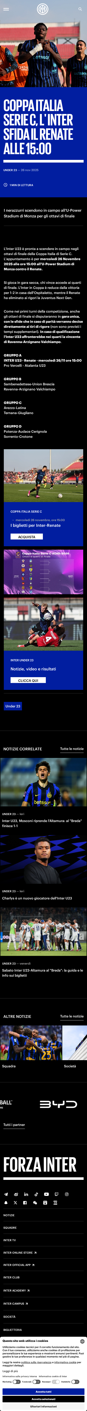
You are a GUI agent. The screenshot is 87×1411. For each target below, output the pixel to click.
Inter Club (11, 1277)
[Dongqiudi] (45, 1202)
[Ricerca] (80, 9)
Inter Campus (13, 1303)
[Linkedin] (26, 1194)
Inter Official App (17, 1265)
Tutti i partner (14, 1125)
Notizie (9, 1215)
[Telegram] (5, 1194)
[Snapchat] (5, 1202)
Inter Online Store (18, 1253)
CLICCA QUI (28, 680)
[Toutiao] (55, 1202)
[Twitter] (15, 1202)
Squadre (10, 1228)
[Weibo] (16, 1194)
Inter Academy (14, 1290)
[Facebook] (24, 1202)
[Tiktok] (36, 1194)
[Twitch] (56, 1194)
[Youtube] (46, 1194)
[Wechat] (35, 1202)
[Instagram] (66, 1194)
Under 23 (12, 706)
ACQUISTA (26, 537)
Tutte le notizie (72, 749)
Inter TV (9, 1240)
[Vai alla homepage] (42, 9)
